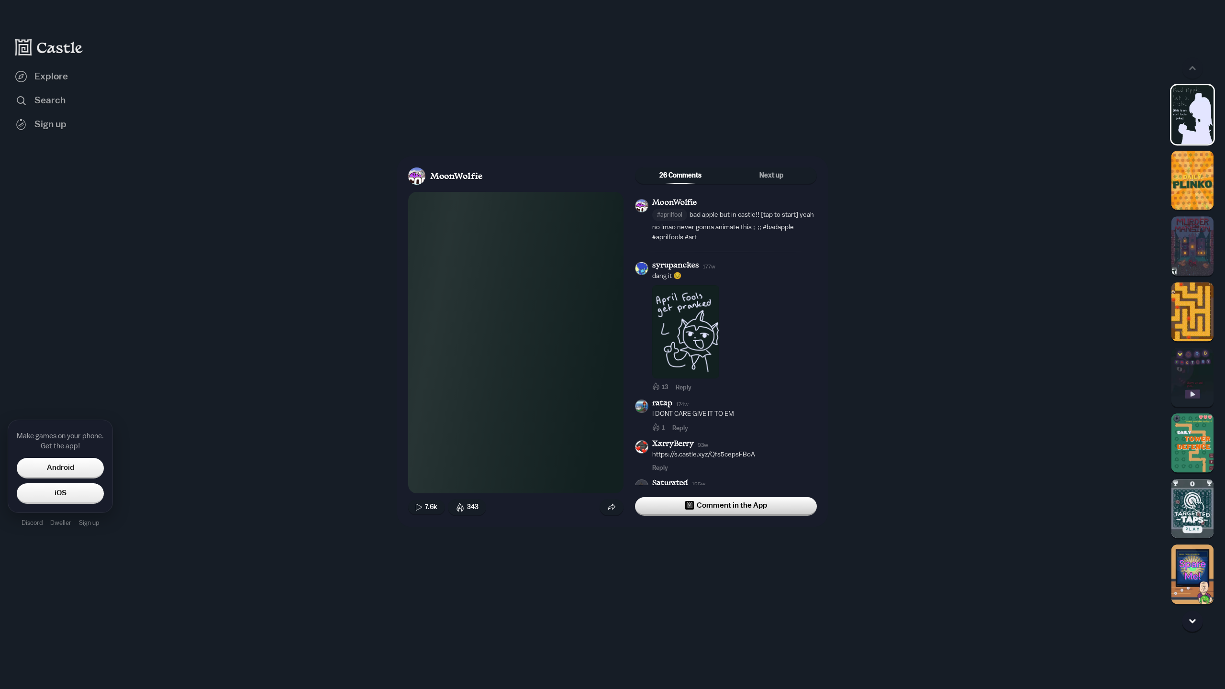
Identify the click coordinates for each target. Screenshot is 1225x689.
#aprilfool (669, 214)
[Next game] (1192, 621)
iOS (61, 493)
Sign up (89, 523)
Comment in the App (732, 505)
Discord (32, 523)
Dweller (60, 523)
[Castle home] (49, 47)
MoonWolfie (456, 177)
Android (60, 467)
